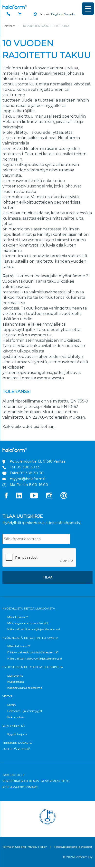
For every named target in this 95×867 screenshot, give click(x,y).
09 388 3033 (28, 467)
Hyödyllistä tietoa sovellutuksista (32, 667)
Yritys (7, 696)
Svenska (70, 14)
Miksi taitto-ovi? (18, 646)
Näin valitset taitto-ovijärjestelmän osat (34, 658)
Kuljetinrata (15, 681)
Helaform (14, 6)
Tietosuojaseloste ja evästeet (73, 846)
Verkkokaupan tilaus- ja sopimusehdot (36, 781)
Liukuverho (15, 675)
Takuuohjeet (13, 775)
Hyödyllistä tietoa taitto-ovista (30, 638)
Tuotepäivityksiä (16, 749)
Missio (11, 705)
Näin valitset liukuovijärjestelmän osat (33, 629)
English (56, 14)
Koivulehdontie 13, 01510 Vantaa (38, 461)
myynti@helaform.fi (27, 479)
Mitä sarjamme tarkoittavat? (27, 623)
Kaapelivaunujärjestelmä (24, 688)
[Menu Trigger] (88, 8)
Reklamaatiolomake (20, 787)
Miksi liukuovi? (17, 617)
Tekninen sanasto (17, 742)
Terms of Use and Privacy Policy (24, 846)
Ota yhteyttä (13, 725)
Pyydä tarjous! (17, 734)
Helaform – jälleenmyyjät (24, 711)
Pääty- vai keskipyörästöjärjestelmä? (33, 652)
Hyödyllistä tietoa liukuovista (28, 608)
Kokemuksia (16, 717)
